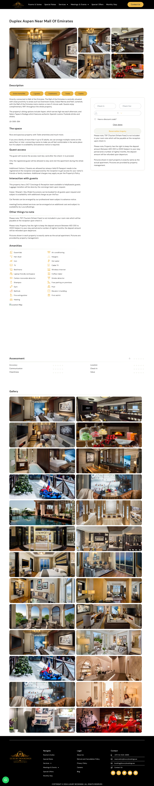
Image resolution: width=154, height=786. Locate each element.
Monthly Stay (111, 4)
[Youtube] (130, 773)
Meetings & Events (78, 4)
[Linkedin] (135, 773)
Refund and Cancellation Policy (88, 759)
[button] (5, 780)
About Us (80, 755)
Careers (80, 767)
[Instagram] (118, 773)
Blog (78, 772)
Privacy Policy (82, 763)
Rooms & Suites (35, 4)
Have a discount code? (107, 119)
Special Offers (97, 4)
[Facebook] (113, 773)
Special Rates (50, 4)
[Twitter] (124, 773)
